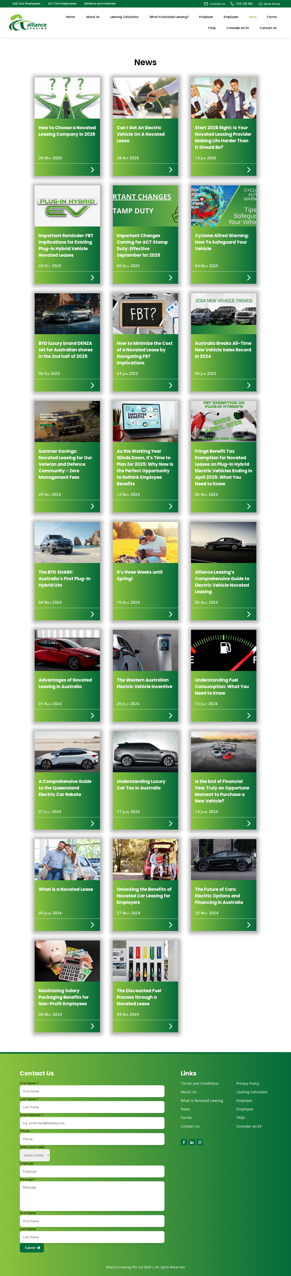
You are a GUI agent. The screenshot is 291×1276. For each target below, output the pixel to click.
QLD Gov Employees (26, 4)
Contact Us (268, 28)
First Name (29, 1083)
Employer (206, 17)
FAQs (212, 28)
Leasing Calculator (124, 17)
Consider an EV (237, 28)
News (253, 17)
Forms (272, 17)
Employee (231, 17)
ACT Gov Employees (62, 4)
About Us (93, 17)
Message (28, 1179)
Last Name (29, 1099)
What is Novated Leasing (202, 1100)
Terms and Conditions (200, 1083)
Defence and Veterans (100, 4)
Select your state (32, 1147)
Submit (30, 1248)
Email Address (31, 1115)
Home (70, 17)
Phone (24, 1131)
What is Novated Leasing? (169, 17)
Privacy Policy (247, 1083)
